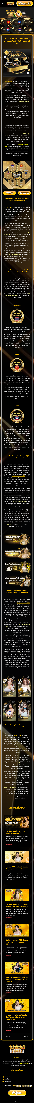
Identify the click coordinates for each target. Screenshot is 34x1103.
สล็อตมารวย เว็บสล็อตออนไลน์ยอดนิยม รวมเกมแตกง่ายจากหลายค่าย (17, 979)
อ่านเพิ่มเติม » (9, 844)
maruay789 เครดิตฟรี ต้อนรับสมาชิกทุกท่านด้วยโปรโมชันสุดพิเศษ (17, 869)
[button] (3, 4)
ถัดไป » (26, 1037)
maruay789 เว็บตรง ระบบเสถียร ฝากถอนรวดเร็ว (15, 832)
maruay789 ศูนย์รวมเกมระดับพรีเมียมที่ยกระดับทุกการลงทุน (17, 905)
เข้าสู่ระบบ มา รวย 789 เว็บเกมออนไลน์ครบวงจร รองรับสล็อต (17, 942)
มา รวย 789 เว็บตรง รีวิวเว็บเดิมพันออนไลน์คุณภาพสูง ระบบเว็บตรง (16, 1017)
